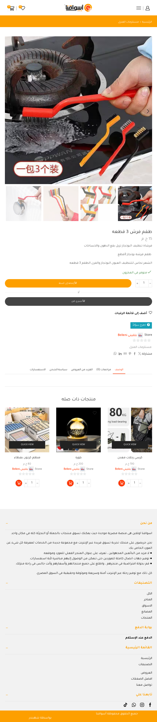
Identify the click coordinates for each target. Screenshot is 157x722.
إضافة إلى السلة (66, 283)
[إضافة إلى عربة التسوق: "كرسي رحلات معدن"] (122, 483)
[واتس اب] (115, 354)
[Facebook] (150, 705)
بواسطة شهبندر (40, 718)
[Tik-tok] (125, 705)
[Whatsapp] (134, 705)
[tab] (119, 370)
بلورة (78, 458)
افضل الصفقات (141, 679)
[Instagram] (142, 705)
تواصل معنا (144, 685)
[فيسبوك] (134, 354)
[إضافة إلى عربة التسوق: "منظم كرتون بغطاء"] (19, 483)
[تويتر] (139, 354)
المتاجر (148, 600)
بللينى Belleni (127, 335)
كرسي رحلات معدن (130, 458)
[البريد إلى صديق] (125, 354)
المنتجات (146, 618)
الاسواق (147, 606)
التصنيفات (145, 664)
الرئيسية (147, 22)
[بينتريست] (130, 354)
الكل (149, 594)
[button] (148, 111)
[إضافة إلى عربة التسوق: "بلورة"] (70, 483)
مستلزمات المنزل (128, 22)
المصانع (146, 612)
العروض (146, 673)
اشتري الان (76, 301)
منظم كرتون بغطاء (27, 458)
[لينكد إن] (120, 354)
